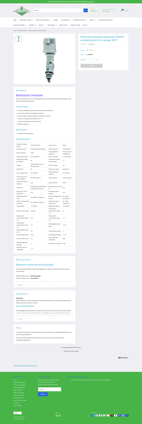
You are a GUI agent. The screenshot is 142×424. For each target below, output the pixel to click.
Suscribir (43, 394)
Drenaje (41, 25)
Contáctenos (16, 403)
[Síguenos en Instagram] (60, 415)
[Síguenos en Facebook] (57, 415)
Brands (84, 25)
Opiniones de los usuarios (20, 400)
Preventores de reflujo (79, 20)
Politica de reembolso (19, 388)
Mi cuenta (106, 11)
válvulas (92, 20)
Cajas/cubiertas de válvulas (105, 20)
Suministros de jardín (18, 25)
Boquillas (55, 20)
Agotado (91, 66)
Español (16, 413)
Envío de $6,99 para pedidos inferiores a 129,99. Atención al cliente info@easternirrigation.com (71, 1)
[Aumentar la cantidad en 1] (97, 59)
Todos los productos (22, 30)
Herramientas (51, 25)
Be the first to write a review (71, 351)
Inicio (14, 30)
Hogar (15, 20)
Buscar (15, 380)
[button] (71, 351)
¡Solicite (69, 380)
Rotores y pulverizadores (42, 20)
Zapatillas (31, 25)
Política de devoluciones (19, 382)
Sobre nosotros (17, 405)
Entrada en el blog (75, 25)
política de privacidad (18, 393)
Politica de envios (17, 390)
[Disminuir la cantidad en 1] (88, 59)
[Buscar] (86, 10)
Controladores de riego (25, 20)
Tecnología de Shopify (18, 419)
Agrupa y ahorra (63, 25)
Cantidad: (83, 60)
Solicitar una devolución (19, 385)
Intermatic (83, 44)
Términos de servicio (18, 395)
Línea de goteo (65, 20)
